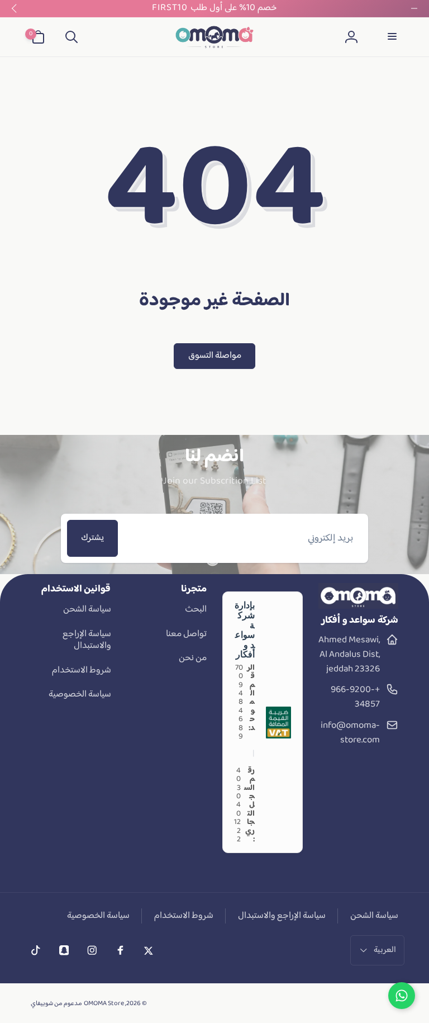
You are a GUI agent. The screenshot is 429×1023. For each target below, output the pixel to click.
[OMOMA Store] (358, 606)
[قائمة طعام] (391, 36)
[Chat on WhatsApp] (401, 995)
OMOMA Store (104, 1004)
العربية (385, 950)
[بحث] (71, 36)
